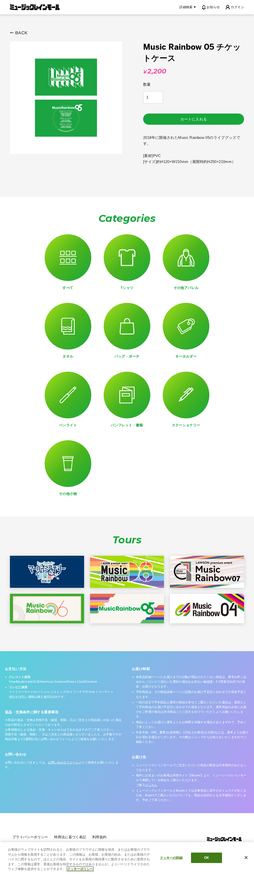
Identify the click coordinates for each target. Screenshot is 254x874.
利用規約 (99, 837)
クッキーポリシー (80, 869)
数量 (147, 84)
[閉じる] (246, 857)
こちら (153, 785)
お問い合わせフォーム (63, 762)
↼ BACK (19, 32)
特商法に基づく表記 (70, 837)
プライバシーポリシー (30, 837)
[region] (127, 858)
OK (206, 858)
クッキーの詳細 (171, 858)
